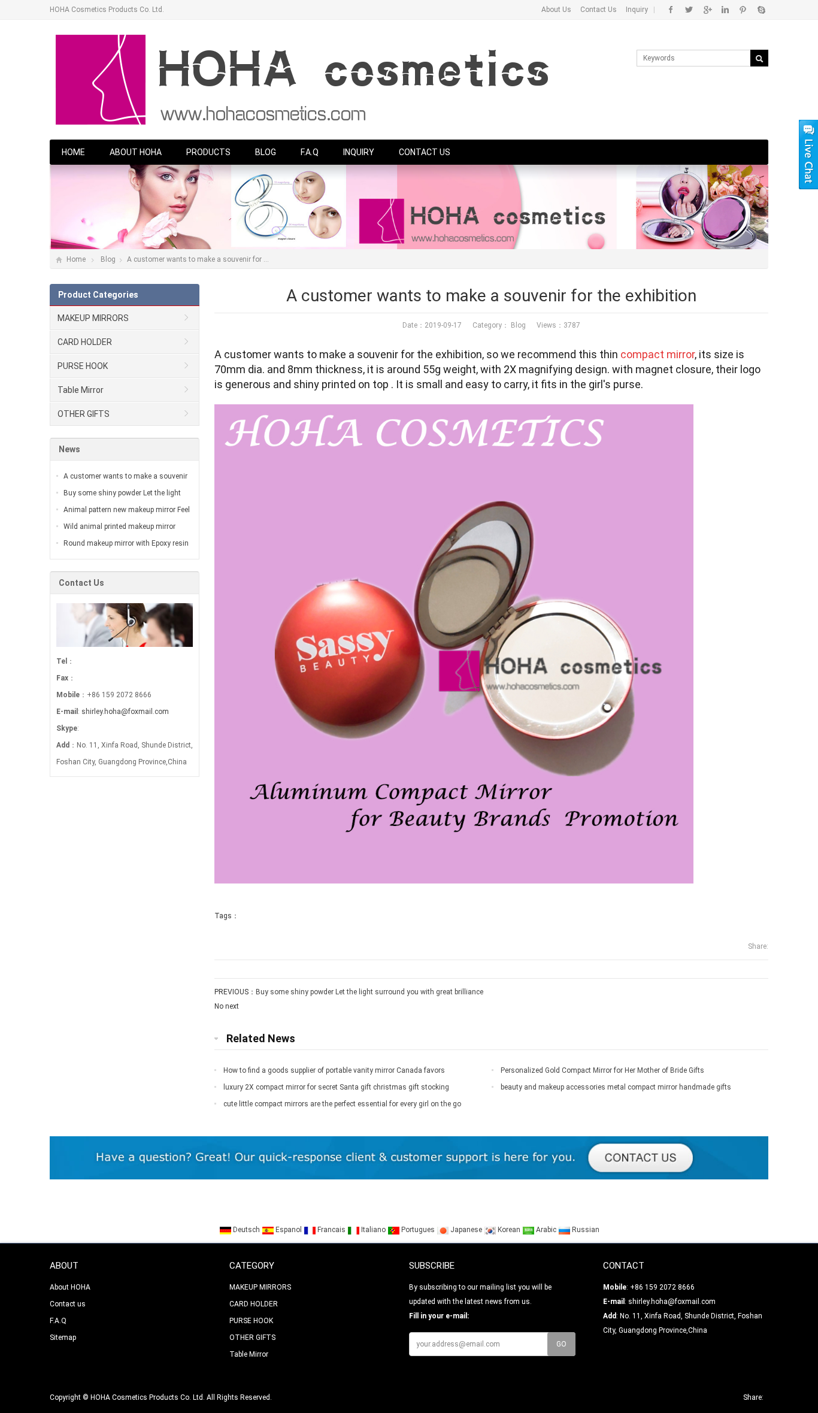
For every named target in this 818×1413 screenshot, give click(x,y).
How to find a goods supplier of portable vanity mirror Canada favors (334, 1070)
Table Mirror (80, 390)
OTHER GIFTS (83, 414)
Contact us (424, 152)
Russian (584, 1230)
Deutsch (246, 1230)
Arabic (546, 1230)
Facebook (671, 9)
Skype (760, 9)
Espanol (289, 1230)
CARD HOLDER (84, 342)
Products (208, 152)
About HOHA (136, 152)
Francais (331, 1230)
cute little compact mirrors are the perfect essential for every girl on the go (342, 1104)
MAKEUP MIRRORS (93, 318)
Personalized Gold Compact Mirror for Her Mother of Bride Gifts (602, 1070)
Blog (265, 152)
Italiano (373, 1230)
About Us (556, 9)
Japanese (466, 1230)
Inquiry (637, 9)
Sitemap (63, 1337)
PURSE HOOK (82, 366)
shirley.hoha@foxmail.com (125, 711)
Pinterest (742, 9)
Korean (509, 1230)
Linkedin (724, 9)
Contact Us (598, 9)
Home (73, 152)
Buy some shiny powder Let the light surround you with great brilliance (369, 992)
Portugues (418, 1230)
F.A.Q (310, 152)
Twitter (688, 9)
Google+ (706, 9)
